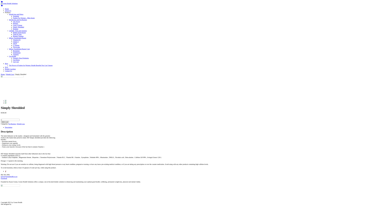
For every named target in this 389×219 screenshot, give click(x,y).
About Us (8, 11)
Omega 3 (16, 42)
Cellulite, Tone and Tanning (18, 31)
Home (7, 9)
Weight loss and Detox (16, 14)
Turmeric (16, 54)
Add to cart (5, 122)
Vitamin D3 (16, 40)
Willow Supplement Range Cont (19, 49)
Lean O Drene (17, 25)
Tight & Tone (17, 34)
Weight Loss (10, 74)
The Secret (16, 22)
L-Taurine (16, 45)
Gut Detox (16, 60)
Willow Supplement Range (17, 38)
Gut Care (16, 62)
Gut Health (12, 56)
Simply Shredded (18, 27)
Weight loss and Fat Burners (18, 20)
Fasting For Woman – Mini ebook (24, 18)
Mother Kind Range (19, 32)
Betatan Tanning (18, 36)
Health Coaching (10, 69)
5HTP (15, 43)
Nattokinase (17, 53)
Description (8, 127)
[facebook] (5, 171)
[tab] (196, 127)
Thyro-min (16, 47)
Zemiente (16, 16)
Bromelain (16, 51)
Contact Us (8, 71)
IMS (13, 204)
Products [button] (7, 12)
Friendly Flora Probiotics (21, 58)
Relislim (15, 29)
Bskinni (15, 23)
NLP (6, 67)
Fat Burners (12, 124)
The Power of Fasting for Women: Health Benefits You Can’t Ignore (31, 65)
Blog (6, 63)
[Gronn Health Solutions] (9, 3)
